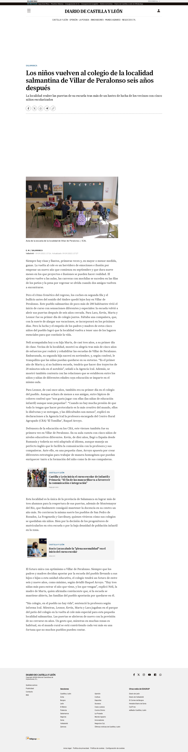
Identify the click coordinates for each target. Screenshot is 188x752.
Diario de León (134, 694)
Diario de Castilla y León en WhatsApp (129, 4)
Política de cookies (97, 748)
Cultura (97, 697)
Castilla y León (60, 20)
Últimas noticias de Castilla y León (107, 727)
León (62, 704)
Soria (62, 720)
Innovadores (97, 20)
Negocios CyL (129, 20)
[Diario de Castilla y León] (93, 11)
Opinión (73, 20)
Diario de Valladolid (136, 697)
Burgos (63, 700)
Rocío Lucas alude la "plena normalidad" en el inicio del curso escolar (77, 550)
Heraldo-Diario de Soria (137, 704)
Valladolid (64, 723)
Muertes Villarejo (57, 4)
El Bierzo (63, 707)
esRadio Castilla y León (137, 710)
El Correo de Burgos (136, 700)
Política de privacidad (81, 748)
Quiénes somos (31, 685)
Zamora (63, 727)
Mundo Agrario (113, 20)
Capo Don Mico (43, 4)
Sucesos (98, 704)
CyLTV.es (132, 707)
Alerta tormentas (106, 4)
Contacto (29, 692)
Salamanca (31, 65)
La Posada (84, 20)
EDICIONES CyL (153, 1)
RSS (27, 695)
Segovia (63, 717)
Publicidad (30, 688)
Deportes (98, 700)
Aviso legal (67, 748)
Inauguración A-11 (72, 4)
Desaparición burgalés (89, 4)
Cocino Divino (100, 710)
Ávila (62, 697)
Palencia (63, 710)
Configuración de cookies (115, 748)
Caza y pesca (100, 707)
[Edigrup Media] (33, 738)
